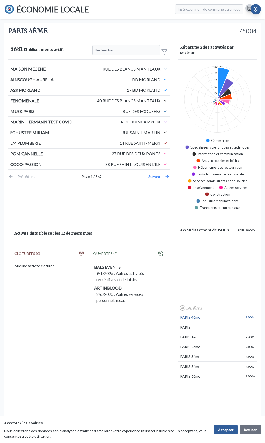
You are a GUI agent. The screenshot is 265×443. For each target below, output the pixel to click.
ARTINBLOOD (108, 287)
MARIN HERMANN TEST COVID (41, 121)
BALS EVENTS (107, 267)
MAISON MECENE (28, 68)
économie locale (53, 9)
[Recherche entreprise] (249, 8)
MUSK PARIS (22, 111)
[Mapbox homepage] (191, 308)
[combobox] (209, 9)
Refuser (250, 430)
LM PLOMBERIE (25, 143)
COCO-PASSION (26, 164)
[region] (217, 278)
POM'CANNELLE (26, 153)
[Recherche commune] (256, 9)
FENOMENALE (24, 100)
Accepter (225, 430)
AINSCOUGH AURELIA (32, 79)
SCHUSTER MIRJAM (29, 132)
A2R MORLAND (25, 90)
